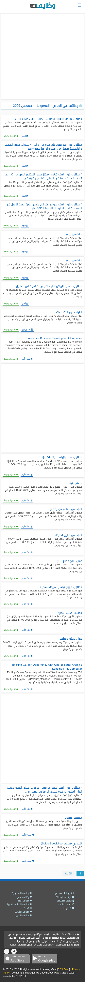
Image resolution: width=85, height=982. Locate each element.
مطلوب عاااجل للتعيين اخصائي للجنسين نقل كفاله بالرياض (47, 119)
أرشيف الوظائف (63, 897)
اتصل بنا (67, 908)
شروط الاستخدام (64, 893)
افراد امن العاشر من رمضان (66, 509)
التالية (68, 873)
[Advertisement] (42, 56)
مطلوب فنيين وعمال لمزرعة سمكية (61, 587)
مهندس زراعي (73, 234)
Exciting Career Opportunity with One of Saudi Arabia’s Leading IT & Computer (47, 667)
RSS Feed (63, 969)
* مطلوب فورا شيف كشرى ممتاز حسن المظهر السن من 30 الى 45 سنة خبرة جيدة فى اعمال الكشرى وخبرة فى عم (43, 177)
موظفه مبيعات (73, 818)
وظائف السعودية (21, 893)
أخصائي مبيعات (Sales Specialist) (61, 844)
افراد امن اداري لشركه (68, 535)
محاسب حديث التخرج (70, 613)
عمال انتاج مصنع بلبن (69, 561)
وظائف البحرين (22, 915)
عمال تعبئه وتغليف (70, 639)
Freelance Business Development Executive (54, 338)
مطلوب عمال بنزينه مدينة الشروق (62, 457)
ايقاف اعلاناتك (64, 901)
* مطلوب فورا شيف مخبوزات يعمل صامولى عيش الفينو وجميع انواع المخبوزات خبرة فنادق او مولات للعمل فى (44, 790)
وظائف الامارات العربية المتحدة (19, 906)
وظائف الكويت (22, 912)
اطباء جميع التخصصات (69, 312)
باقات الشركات (64, 904)
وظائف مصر (23, 897)
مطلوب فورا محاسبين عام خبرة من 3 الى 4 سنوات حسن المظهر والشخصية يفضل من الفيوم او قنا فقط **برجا (43, 147)
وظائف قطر (23, 901)
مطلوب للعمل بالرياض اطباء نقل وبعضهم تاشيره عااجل (49, 286)
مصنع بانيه (75, 483)
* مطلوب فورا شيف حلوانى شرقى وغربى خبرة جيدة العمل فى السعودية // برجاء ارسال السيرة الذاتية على (44, 207)
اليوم (24, 136)
